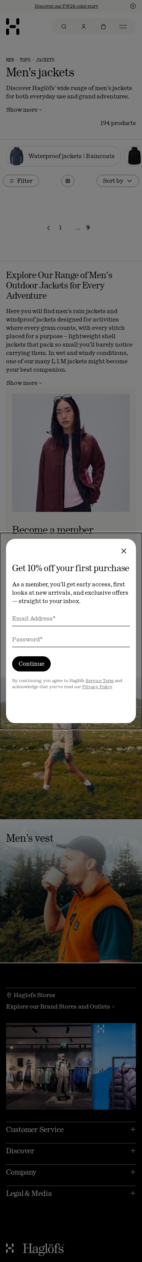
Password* (27, 639)
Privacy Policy (97, 686)
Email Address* (34, 618)
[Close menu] (124, 551)
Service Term (100, 680)
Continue (31, 663)
